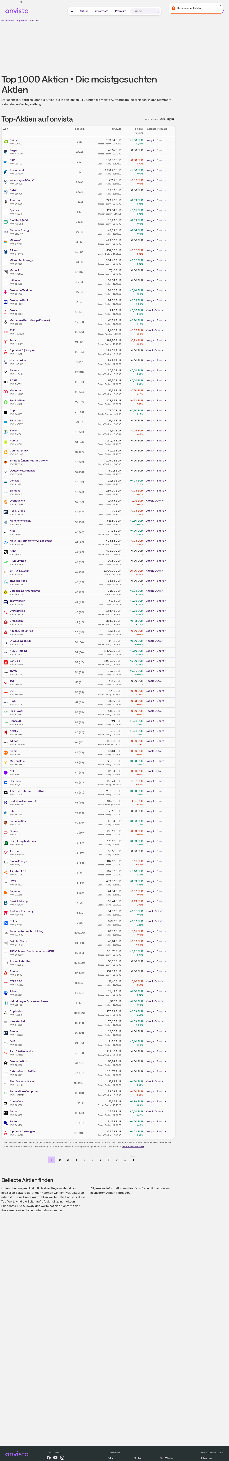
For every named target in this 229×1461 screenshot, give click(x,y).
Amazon (15, 200)
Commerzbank (19, 450)
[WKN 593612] (6, 1043)
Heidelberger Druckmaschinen (29, 1001)
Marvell (14, 270)
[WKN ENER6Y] (6, 232)
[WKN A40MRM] (6, 1093)
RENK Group (17, 510)
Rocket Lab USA (20, 961)
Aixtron (14, 851)
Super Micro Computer (24, 1091)
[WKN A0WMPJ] (6, 852)
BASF (13, 380)
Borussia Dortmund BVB (25, 591)
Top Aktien (34, 20)
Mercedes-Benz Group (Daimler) (30, 320)
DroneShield (17, 500)
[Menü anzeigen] (72, 11)
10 (124, 1160)
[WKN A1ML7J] (6, 482)
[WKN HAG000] (6, 722)
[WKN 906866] (6, 202)
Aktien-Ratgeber (117, 1193)
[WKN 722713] (6, 462)
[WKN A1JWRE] (6, 572)
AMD (13, 550)
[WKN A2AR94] (6, 913)
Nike (12, 530)
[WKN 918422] (6, 141)
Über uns (206, 1458)
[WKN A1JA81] (6, 712)
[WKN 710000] (6, 322)
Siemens (15, 490)
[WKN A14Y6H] (6, 1133)
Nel (12, 771)
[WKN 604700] (6, 842)
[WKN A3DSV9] (6, 642)
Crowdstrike (17, 611)
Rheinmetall (17, 170)
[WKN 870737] (6, 923)
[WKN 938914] (6, 1073)
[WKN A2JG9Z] (6, 622)
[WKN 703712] (6, 702)
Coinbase (16, 781)
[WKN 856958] (6, 762)
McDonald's (17, 761)
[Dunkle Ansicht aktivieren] (21, 1)
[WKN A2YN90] (6, 602)
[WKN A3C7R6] (6, 562)
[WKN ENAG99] (6, 692)
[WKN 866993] (6, 532)
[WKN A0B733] (6, 772)
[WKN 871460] (6, 832)
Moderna (15, 390)
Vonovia (14, 480)
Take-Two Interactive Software (28, 791)
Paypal (14, 150)
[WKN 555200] (6, 1063)
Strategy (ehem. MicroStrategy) (29, 460)
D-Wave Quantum (21, 641)
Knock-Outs (153, 310)
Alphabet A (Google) (22, 350)
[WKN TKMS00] (6, 672)
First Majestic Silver (22, 1081)
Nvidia (14, 140)
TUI (12, 681)
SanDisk (15, 661)
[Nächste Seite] (133, 1160)
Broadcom (16, 621)
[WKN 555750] (6, 292)
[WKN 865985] (6, 412)
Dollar (137, 1458)
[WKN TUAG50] (6, 682)
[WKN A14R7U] (6, 151)
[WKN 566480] (6, 1123)
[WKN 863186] (6, 552)
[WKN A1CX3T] (6, 342)
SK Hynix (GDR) (19, 570)
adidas (14, 741)
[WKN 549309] (6, 592)
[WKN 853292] (6, 882)
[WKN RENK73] (6, 512)
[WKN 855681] (6, 812)
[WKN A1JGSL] (6, 442)
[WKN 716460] (6, 161)
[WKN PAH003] (6, 933)
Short (160, 140)
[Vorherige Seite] (43, 1160)
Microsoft (16, 240)
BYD (12, 330)
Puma (13, 1111)
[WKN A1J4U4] (6, 652)
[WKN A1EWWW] (6, 742)
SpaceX (14, 210)
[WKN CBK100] (6, 452)
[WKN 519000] (6, 192)
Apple (13, 410)
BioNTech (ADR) (19, 220)
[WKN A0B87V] (6, 422)
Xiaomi (14, 751)
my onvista (101, 11)
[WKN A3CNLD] (6, 272)
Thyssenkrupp (18, 580)
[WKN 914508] (6, 792)
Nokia (13, 921)
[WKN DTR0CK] (6, 943)
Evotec (14, 1121)
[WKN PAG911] (6, 822)
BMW (13, 190)
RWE (13, 701)
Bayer (13, 430)
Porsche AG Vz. (19, 821)
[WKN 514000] (6, 302)
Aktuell (84, 11)
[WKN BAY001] (6, 432)
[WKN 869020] (6, 262)
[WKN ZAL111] (6, 892)
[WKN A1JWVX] (6, 542)
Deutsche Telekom (21, 290)
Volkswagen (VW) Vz (22, 180)
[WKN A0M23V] (6, 983)
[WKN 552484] (6, 732)
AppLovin (16, 1011)
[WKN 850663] (6, 1103)
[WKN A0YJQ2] (6, 802)
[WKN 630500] (6, 312)
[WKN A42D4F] (6, 212)
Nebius (14, 440)
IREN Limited (18, 560)
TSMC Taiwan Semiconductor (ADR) (32, 951)
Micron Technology (21, 260)
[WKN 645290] (6, 1023)
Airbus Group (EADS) (23, 1071)
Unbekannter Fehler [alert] (192, 8)
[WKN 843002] (6, 522)
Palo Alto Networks (21, 1051)
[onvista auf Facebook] (49, 1458)
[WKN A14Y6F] (6, 352)
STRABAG (16, 981)
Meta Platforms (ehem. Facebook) (31, 540)
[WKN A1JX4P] (6, 402)
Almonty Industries (21, 631)
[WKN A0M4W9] (6, 332)
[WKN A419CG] (6, 963)
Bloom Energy (18, 861)
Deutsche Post (19, 1061)
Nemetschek (18, 1021)
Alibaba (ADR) (18, 871)
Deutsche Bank (19, 300)
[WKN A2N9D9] (6, 392)
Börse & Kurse (8, 20)
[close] (224, 5)
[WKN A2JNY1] (6, 752)
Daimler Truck (18, 941)
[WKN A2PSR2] (6, 222)
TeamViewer (17, 601)
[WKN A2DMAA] (6, 502)
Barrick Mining (19, 901)
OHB (13, 1041)
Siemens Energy (19, 230)
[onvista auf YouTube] (55, 1458)
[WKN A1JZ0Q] (6, 1053)
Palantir (14, 370)
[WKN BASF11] (6, 382)
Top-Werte (22, 20)
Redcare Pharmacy (21, 911)
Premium (120, 11)
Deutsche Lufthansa (22, 470)
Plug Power (16, 711)
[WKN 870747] (6, 242)
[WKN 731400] (6, 1003)
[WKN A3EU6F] (6, 362)
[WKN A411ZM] (6, 662)
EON (12, 691)
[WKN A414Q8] (6, 632)
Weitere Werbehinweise (133, 1146)
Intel (12, 811)
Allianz (14, 250)
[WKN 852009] (6, 993)
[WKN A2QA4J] (6, 372)
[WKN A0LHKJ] (6, 1083)
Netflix (14, 731)
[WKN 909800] (6, 953)
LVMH (13, 881)
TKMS (13, 671)
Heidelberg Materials (23, 841)
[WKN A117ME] (6, 872)
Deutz (13, 310)
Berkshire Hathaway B (23, 801)
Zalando (15, 891)
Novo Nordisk (18, 360)
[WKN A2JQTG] (6, 862)
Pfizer (13, 991)
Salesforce (16, 420)
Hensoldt (15, 721)
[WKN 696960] (6, 1113)
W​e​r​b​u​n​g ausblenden (117, 46)
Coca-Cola (16, 1101)
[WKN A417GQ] (6, 902)
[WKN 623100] (6, 282)
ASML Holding (18, 651)
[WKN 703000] (6, 171)
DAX (110, 1458)
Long (149, 140)
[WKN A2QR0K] (6, 1013)
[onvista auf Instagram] (62, 1458)
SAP (12, 160)
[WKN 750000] (6, 582)
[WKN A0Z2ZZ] (6, 1033)
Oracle (14, 831)
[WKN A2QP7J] (6, 782)
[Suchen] (157, 11)
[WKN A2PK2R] (6, 612)
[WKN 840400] (6, 252)
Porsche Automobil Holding (26, 931)
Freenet (14, 1031)
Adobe (14, 971)
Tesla (13, 340)
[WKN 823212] (6, 472)
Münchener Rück (20, 520)
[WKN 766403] (6, 181)
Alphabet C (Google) (22, 1131)
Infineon (15, 280)
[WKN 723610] (6, 492)
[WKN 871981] (6, 973)
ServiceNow (17, 400)
